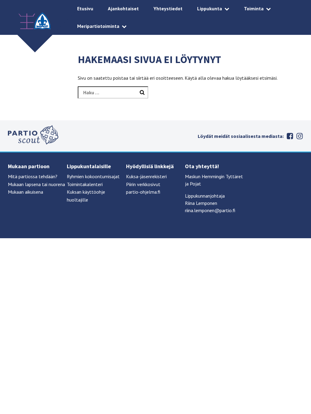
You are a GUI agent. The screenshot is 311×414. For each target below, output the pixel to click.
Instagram (299, 136)
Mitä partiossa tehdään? (32, 176)
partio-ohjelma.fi (143, 192)
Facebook (289, 136)
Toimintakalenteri (85, 184)
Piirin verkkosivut (143, 184)
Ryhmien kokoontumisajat (93, 176)
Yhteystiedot (168, 8)
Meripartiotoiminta (98, 26)
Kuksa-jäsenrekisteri (146, 176)
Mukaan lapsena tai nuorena (36, 184)
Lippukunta (209, 8)
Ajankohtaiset (123, 8)
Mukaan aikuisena (25, 192)
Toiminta (254, 8)
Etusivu (85, 8)
